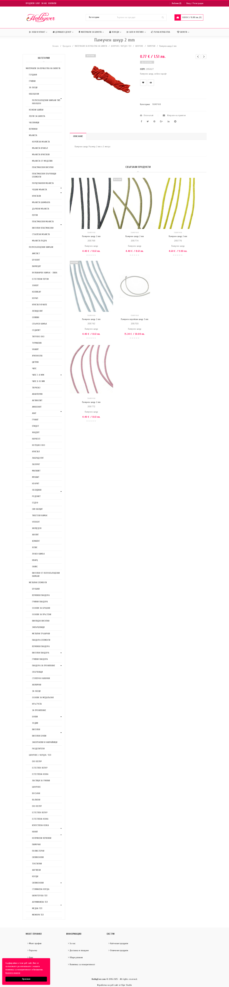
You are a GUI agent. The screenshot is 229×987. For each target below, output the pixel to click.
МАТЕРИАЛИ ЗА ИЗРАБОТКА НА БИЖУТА (91, 46)
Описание (78, 136)
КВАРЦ (35, 560)
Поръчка (33, 950)
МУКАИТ (35, 477)
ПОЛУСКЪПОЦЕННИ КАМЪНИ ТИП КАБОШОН (46, 102)
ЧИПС (34, 368)
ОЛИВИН (35, 317)
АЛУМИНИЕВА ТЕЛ (40, 902)
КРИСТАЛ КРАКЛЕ (39, 304)
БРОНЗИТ (36, 260)
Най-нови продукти (119, 943)
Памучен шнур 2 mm (91, 236)
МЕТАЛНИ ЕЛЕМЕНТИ (38, 582)
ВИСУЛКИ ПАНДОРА (40, 652)
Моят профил (35, 943)
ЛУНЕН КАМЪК (38, 553)
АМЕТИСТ (36, 253)
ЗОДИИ (35, 723)
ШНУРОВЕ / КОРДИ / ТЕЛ (121, 46)
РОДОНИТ (36, 496)
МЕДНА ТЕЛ (37, 908)
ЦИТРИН (35, 362)
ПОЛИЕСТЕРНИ (38, 851)
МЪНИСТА (33, 135)
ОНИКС (35, 566)
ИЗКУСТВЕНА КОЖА (40, 825)
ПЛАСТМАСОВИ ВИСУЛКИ (42, 167)
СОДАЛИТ (36, 330)
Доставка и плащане (79, 950)
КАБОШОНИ (34, 94)
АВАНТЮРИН (37, 394)
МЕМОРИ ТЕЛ (38, 914)
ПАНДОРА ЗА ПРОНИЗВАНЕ (43, 665)
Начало (55, 46)
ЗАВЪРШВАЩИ (38, 627)
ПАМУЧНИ (151, 46)
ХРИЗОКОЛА (37, 355)
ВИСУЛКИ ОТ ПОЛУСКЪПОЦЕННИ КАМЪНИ (46, 574)
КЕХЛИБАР (36, 292)
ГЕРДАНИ (33, 74)
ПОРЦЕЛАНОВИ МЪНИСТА (43, 183)
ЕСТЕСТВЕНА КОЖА (40, 774)
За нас (44, 3)
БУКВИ (35, 716)
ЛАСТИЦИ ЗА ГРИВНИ (41, 780)
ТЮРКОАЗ (36, 387)
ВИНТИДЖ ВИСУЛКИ (40, 621)
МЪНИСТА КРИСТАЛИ (41, 154)
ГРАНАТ (35, 419)
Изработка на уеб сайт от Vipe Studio (114, 985)
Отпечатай (148, 115)
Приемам (26, 979)
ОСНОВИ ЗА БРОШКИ (41, 608)
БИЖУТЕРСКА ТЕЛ (40, 895)
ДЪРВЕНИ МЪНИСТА (40, 208)
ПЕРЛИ (35, 215)
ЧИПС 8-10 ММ (38, 381)
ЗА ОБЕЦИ (33, 87)
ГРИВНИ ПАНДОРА (40, 601)
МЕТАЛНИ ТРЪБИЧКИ (41, 633)
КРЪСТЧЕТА (37, 704)
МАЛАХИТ (36, 470)
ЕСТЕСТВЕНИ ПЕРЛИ (40, 279)
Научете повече (12, 973)
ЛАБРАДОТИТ (38, 458)
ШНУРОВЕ (139, 46)
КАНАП (35, 831)
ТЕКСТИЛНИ (37, 863)
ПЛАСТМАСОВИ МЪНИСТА (43, 221)
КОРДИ (35, 876)
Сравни (151, 82)
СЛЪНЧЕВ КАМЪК (39, 323)
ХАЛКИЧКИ (36, 684)
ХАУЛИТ (35, 534)
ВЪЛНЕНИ (36, 799)
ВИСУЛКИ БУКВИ (39, 736)
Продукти (30, 3)
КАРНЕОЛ (36, 438)
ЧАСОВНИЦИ (34, 122)
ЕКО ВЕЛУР (37, 761)
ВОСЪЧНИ (36, 793)
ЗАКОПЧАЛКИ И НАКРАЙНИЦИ (44, 742)
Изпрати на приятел (176, 115)
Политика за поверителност (82, 964)
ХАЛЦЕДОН (36, 528)
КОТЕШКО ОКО (38, 445)
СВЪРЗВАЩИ (37, 672)
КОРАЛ (35, 298)
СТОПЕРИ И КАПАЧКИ (41, 678)
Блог (38, 3)
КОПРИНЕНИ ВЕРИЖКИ (41, 838)
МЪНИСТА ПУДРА (39, 240)
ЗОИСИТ (35, 285)
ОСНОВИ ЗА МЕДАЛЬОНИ (43, 697)
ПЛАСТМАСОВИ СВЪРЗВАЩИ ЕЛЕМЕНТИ (44, 175)
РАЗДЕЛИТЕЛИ (38, 748)
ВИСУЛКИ (36, 729)
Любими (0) (176, 3)
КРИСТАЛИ (36, 196)
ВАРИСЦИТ (36, 266)
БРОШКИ (36, 589)
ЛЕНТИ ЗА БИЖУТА (37, 116)
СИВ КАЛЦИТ (37, 509)
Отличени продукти (119, 950)
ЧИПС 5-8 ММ (38, 375)
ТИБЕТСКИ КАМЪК (40, 515)
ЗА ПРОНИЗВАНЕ (39, 710)
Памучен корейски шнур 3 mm (134, 319)
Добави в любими (143, 82)
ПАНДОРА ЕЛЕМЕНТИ (41, 640)
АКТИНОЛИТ (37, 400)
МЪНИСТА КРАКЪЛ (40, 148)
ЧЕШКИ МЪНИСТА (39, 189)
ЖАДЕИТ (36, 432)
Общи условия (76, 957)
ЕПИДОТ (35, 426)
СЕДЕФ (35, 502)
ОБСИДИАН (36, 490)
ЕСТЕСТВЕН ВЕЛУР (40, 767)
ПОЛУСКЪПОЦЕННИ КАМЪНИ (41, 247)
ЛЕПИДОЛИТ (37, 311)
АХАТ (34, 413)
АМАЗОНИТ (36, 407)
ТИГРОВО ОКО (38, 336)
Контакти (52, 3)
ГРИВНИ (32, 81)
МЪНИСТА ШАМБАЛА (41, 202)
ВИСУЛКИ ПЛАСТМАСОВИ (42, 228)
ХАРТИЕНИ (36, 870)
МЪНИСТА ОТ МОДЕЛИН (42, 161)
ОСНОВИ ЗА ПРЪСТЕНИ (41, 614)
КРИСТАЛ (36, 451)
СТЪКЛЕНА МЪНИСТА (41, 234)
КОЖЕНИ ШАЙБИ (36, 109)
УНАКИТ (35, 349)
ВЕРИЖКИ (33, 129)
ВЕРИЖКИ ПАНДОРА (41, 595)
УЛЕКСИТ (36, 522)
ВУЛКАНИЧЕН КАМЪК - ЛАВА (44, 272)
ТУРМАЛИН (37, 343)
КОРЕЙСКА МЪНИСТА (41, 141)
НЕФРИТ (35, 483)
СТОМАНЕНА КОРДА (40, 889)
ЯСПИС (34, 547)
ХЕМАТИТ (36, 541)
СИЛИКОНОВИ (38, 857)
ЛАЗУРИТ (36, 464)
